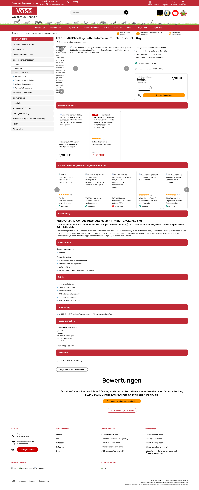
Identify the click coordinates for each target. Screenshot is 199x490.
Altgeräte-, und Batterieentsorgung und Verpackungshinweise (161, 452)
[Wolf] (113, 22)
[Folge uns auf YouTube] (12, 449)
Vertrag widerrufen (27, 449)
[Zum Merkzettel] (139, 95)
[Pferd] (17, 22)
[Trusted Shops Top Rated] (159, 13)
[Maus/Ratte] (168, 22)
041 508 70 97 (23, 436)
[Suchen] (126, 12)
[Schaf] (49, 22)
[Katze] (86, 22)
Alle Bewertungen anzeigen (123, 410)
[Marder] (143, 22)
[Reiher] (151, 22)
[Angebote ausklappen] (164, 28)
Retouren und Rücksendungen (179, 484)
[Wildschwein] (103, 22)
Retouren (60, 447)
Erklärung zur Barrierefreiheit (157, 447)
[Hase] (93, 22)
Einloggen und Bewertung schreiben (73, 42)
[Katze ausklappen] (134, 28)
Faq (57, 439)
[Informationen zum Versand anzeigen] (103, 468)
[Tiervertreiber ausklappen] (101, 28)
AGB (13, 481)
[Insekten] (184, 22)
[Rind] (38, 22)
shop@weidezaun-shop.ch (57, 4)
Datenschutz (44, 481)
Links (58, 451)
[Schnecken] (176, 22)
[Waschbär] (133, 22)
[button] (101, 50)
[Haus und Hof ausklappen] (81, 28)
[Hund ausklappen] (111, 28)
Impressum (22, 481)
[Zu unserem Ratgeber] (184, 13)
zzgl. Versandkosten (144, 78)
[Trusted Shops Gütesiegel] (167, 13)
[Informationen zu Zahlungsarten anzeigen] (28, 468)
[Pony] (27, 22)
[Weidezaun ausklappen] (47, 28)
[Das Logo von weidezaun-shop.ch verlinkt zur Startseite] (40, 12)
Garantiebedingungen (154, 443)
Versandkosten (183, 480)
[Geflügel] (67, 22)
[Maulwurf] (160, 22)
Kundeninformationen (154, 435)
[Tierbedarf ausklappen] (63, 28)
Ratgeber (60, 443)
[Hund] (76, 22)
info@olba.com (65, 346)
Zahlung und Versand (154, 439)
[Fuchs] (124, 22)
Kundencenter (22, 444)
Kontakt (59, 435)
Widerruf (32, 481)
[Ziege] (58, 22)
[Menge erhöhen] (149, 88)
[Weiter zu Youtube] (175, 13)
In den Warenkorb (165, 95)
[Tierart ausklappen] (124, 28)
